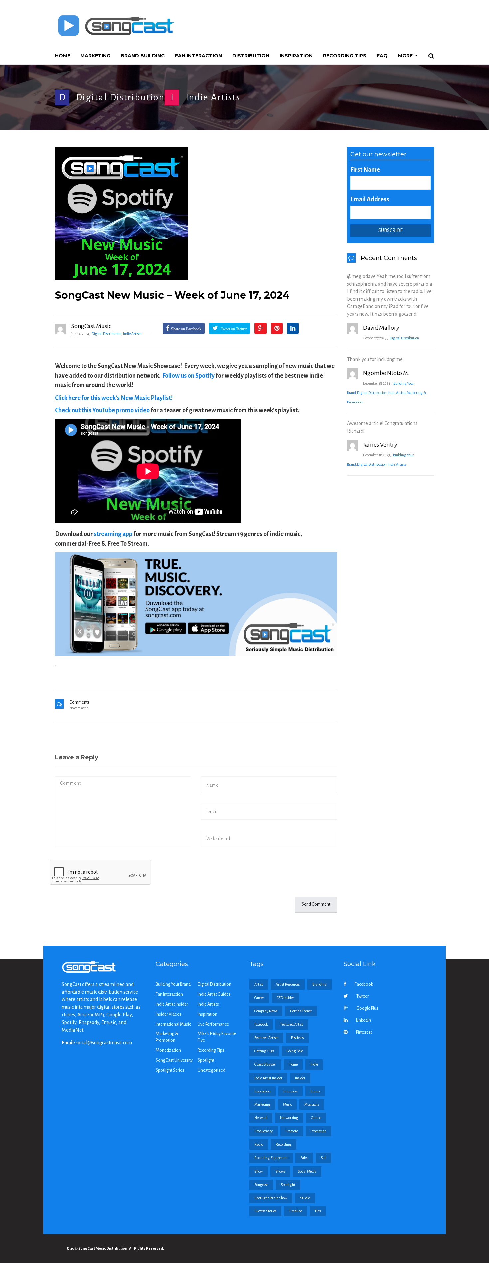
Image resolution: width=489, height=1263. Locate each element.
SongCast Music (91, 326)
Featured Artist (291, 1024)
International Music (173, 1024)
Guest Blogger (265, 1064)
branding (319, 984)
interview (290, 1091)
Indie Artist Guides (214, 994)
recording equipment (271, 1158)
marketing (262, 1104)
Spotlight (206, 1060)
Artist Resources (288, 984)
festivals (297, 1038)
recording (283, 1144)
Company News (265, 1011)
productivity (263, 1131)
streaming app (113, 534)
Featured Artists (266, 1038)
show (258, 1171)
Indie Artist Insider (172, 1004)
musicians (311, 1104)
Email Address (369, 199)
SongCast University (174, 1060)
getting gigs (264, 1051)
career (259, 998)
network (260, 1118)
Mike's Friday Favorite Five (217, 1037)
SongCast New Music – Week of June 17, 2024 (172, 295)
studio (305, 1198)
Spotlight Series (170, 1070)
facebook (261, 1024)
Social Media (307, 1171)
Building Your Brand (173, 984)
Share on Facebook (186, 329)
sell (323, 1158)
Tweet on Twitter (233, 329)
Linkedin (363, 1020)
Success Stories (265, 1211)
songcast (261, 1185)
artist (258, 984)
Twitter (362, 996)
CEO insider (285, 998)
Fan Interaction (169, 994)
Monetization (168, 1050)
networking (289, 1118)
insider (300, 1078)
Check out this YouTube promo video (102, 410)
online (316, 1118)
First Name (365, 169)
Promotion (318, 1131)
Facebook (364, 984)
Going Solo (295, 1051)
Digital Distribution (120, 97)
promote (291, 1131)
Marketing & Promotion (167, 1037)
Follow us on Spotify (188, 375)
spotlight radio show (270, 1198)
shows (280, 1171)
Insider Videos (169, 1014)
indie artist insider (268, 1078)
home (293, 1064)
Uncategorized (211, 1070)
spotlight (288, 1185)
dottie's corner (301, 1011)
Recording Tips (211, 1050)
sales (304, 1158)
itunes (315, 1091)
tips (318, 1211)
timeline (295, 1211)
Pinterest (364, 1032)
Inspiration (207, 1014)
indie (314, 1064)
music (287, 1104)
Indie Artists (213, 97)
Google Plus (367, 1008)
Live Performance (213, 1024)
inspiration (262, 1091)
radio (258, 1144)
